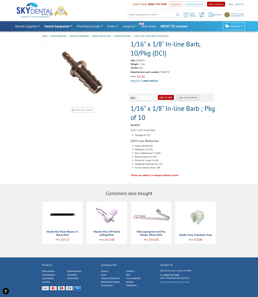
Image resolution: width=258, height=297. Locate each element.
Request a (144, 80)
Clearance (46, 281)
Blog (230, 4)
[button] (202, 14)
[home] (34, 10)
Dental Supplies (48, 271)
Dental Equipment (74, 271)
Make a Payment (216, 4)
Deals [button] (235, 26)
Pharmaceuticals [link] (88, 26)
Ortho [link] (111, 26)
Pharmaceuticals (48, 274)
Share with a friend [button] (83, 110)
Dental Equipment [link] (57, 26)
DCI (141, 67)
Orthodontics (72, 274)
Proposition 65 (107, 285)
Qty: (133, 97)
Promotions (176, 4)
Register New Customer (110, 281)
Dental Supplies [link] (26, 26)
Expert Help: (149, 4)
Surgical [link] (128, 26)
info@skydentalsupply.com (178, 278)
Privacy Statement (133, 278)
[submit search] (177, 14)
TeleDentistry (131, 285)
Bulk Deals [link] (148, 26)
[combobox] (153, 14)
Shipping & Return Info (110, 278)
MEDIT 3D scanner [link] (174, 26)
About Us (239, 4)
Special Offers (73, 278)
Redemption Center (195, 4)
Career (104, 274)
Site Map (129, 281)
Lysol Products (48, 278)
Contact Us (130, 271)
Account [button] (217, 14)
